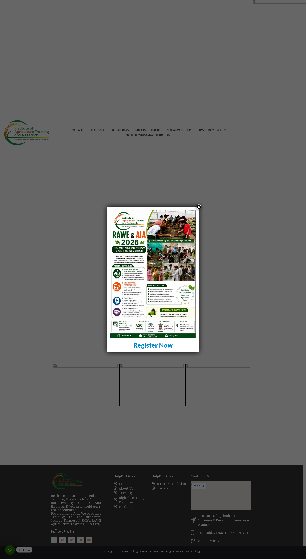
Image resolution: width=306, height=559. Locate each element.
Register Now (153, 345)
